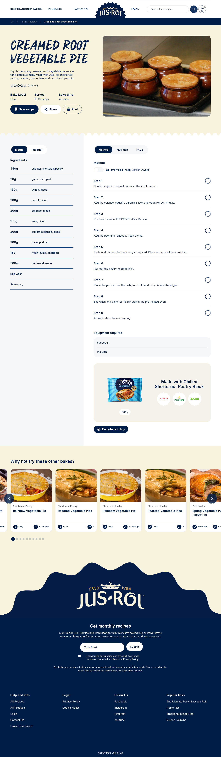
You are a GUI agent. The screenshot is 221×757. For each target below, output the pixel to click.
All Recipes (17, 701)
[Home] (12, 21)
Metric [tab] (19, 149)
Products (55, 9)
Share (53, 109)
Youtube (119, 720)
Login (13, 713)
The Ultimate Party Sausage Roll (186, 701)
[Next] (212, 498)
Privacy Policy (71, 701)
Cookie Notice (71, 707)
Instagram (120, 707)
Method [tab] (103, 149)
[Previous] (9, 498)
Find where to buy (113, 429)
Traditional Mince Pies (179, 713)
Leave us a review (21, 726)
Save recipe (26, 109)
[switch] (99, 169)
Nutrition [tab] (122, 149)
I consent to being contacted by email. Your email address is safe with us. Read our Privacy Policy (113, 658)
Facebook (120, 701)
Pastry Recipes (29, 21)
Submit (134, 646)
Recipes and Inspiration (26, 9)
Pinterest (119, 713)
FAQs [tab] (139, 149)
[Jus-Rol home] (110, 9)
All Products (18, 707)
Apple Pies (173, 707)
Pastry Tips (81, 9)
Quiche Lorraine (176, 720)
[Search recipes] (194, 9)
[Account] (202, 9)
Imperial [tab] (37, 149)
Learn (135, 9)
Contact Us (17, 720)
